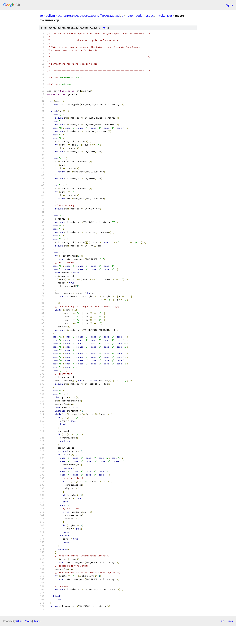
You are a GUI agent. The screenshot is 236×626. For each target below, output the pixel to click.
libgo (129, 15)
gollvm (50, 15)
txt (222, 620)
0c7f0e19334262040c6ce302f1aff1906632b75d (89, 15)
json (230, 620)
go (41, 15)
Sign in (229, 5)
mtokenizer (164, 15)
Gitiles (19, 620)
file (105, 27)
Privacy (28, 620)
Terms (37, 620)
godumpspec (144, 15)
